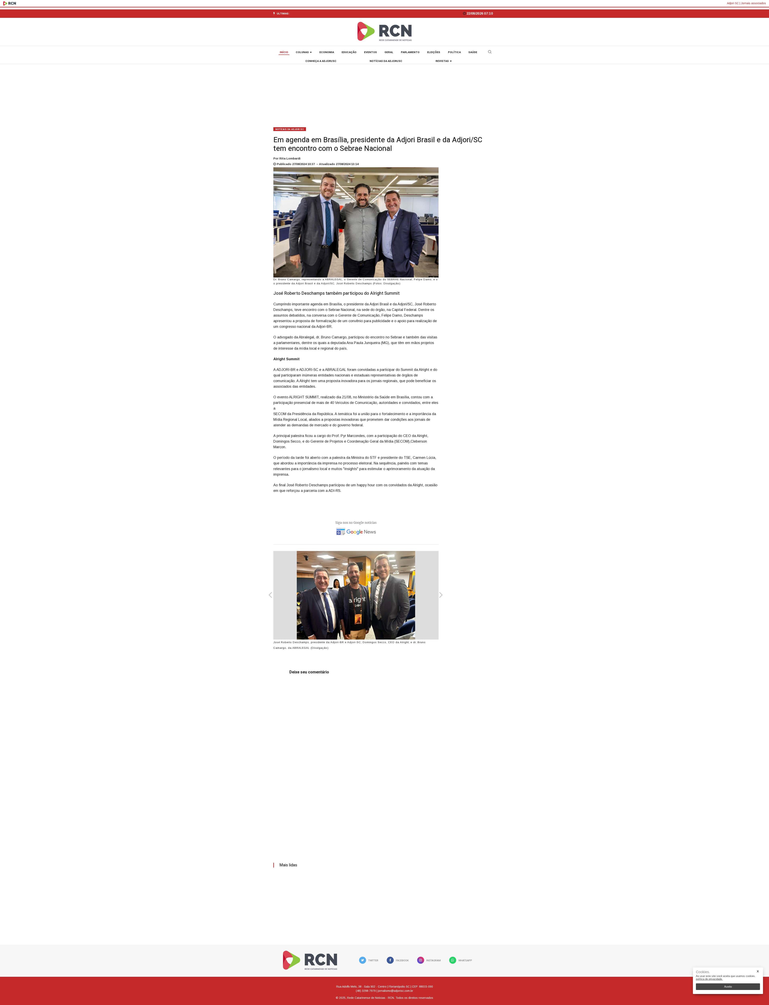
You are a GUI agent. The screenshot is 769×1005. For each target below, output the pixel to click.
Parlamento (410, 52)
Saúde (472, 52)
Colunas (302, 52)
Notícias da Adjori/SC (386, 61)
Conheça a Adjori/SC (320, 61)
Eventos (370, 52)
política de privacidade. (709, 979)
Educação (349, 52)
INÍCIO (284, 52)
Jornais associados (753, 3)
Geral (388, 52)
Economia (326, 52)
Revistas (442, 61)
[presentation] (270, 595)
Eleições (433, 52)
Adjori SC (733, 3)
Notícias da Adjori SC (289, 129)
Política (454, 52)
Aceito (728, 986)
